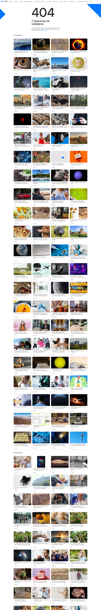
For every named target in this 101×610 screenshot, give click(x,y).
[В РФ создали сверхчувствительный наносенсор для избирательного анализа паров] (60, 459)
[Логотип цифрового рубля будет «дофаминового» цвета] (78, 459)
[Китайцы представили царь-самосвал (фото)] (60, 85)
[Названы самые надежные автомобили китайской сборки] (22, 197)
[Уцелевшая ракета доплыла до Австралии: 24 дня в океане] (22, 47)
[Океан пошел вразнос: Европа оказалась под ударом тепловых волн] (41, 85)
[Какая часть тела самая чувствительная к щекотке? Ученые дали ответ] (78, 496)
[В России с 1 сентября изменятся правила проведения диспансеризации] (41, 103)
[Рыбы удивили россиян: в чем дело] (60, 539)
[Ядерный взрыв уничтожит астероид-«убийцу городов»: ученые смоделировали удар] (60, 440)
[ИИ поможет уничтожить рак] (60, 253)
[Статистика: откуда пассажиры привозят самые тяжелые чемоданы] (78, 290)
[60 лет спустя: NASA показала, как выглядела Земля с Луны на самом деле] (60, 290)
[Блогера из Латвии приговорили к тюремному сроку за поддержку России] (60, 178)
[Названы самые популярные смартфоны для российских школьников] (60, 347)
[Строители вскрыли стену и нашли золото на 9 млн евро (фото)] (22, 440)
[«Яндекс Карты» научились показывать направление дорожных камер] (78, 384)
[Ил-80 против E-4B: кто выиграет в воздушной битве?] (41, 272)
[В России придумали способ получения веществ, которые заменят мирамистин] (41, 440)
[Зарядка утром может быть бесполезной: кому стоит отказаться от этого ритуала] (78, 309)
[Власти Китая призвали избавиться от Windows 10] (60, 159)
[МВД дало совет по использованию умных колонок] (41, 515)
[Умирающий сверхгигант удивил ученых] (60, 66)
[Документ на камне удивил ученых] (78, 539)
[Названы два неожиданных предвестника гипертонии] (60, 558)
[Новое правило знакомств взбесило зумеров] (41, 141)
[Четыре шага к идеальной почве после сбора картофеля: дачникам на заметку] (60, 103)
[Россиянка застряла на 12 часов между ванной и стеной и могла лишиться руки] (78, 253)
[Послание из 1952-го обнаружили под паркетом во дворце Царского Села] (60, 47)
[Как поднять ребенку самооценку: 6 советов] (22, 515)
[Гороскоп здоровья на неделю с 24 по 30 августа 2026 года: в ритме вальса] (60, 421)
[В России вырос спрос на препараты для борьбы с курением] (60, 197)
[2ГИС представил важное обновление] (41, 421)
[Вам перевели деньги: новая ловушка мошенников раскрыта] (78, 328)
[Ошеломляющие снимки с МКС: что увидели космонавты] (41, 539)
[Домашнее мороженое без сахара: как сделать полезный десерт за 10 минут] (22, 384)
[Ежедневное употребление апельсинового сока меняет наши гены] (41, 596)
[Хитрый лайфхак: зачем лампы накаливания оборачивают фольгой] (60, 515)
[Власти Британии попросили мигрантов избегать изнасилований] (22, 103)
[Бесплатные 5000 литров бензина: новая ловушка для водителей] (41, 384)
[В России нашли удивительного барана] (41, 66)
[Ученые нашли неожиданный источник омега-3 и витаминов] (78, 197)
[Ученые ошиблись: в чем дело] (22, 253)
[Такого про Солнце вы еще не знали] (22, 459)
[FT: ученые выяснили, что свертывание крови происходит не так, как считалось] (78, 577)
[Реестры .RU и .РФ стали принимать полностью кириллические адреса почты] (22, 478)
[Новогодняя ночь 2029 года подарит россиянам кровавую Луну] (22, 122)
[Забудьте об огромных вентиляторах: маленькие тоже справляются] (60, 384)
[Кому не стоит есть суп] (22, 309)
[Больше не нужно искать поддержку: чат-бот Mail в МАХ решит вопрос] (22, 496)
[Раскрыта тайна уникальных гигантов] (60, 234)
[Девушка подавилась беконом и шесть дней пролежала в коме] (41, 290)
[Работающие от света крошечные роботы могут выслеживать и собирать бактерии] (78, 515)
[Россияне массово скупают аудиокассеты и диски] (78, 159)
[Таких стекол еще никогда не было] (41, 253)
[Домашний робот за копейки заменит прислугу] (78, 421)
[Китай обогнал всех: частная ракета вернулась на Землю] (60, 496)
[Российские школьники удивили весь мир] (22, 596)
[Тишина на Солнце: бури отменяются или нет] (60, 365)
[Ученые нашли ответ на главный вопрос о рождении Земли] (60, 403)
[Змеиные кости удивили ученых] (41, 216)
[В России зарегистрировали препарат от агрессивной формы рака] (41, 309)
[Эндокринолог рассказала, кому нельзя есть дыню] (22, 216)
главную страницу (44, 30)
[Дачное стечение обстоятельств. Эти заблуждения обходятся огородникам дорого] (41, 159)
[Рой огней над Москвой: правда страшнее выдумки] (78, 85)
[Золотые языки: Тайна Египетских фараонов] (78, 216)
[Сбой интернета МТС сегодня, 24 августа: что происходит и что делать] (41, 234)
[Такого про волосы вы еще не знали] (22, 558)
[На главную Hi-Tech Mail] (5, 1)
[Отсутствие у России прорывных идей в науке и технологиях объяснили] (22, 159)
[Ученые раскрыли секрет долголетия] (22, 539)
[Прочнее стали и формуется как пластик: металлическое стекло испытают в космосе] (60, 122)
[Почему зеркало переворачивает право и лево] (78, 478)
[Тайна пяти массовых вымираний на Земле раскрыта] (78, 47)
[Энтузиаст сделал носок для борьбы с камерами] (60, 141)
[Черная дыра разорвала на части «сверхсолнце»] (78, 403)
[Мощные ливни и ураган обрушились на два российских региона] (22, 141)
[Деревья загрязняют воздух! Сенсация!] (78, 347)
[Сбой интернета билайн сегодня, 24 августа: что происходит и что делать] (41, 197)
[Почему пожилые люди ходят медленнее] (78, 558)
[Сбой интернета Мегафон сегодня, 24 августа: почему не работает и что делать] (78, 122)
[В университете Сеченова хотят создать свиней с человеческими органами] (41, 122)
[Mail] (2, 1)
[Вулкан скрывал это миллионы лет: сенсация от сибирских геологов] (41, 558)
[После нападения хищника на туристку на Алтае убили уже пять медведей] (41, 47)
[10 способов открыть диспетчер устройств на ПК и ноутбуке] (41, 328)
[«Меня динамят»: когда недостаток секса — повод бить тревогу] (41, 365)
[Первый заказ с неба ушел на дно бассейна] (41, 178)
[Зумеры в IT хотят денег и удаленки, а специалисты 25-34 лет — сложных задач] (78, 272)
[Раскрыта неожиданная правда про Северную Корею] (22, 85)
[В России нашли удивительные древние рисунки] (41, 577)
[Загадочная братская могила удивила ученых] (78, 141)
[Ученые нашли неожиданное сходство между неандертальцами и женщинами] (60, 577)
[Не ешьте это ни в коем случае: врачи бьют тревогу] (78, 66)
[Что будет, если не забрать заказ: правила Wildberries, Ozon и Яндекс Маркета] (22, 365)
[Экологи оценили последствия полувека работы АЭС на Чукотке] (78, 103)
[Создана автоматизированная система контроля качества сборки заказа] (22, 290)
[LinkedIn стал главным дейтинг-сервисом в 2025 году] (41, 347)
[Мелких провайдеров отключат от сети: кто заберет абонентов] (78, 440)
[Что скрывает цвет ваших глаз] (22, 66)
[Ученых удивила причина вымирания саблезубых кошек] (22, 272)
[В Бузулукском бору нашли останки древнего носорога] (41, 478)
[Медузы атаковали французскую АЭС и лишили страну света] (41, 459)
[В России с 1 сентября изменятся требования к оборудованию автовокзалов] (60, 216)
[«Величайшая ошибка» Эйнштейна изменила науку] (60, 272)
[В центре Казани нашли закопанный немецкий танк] (22, 577)
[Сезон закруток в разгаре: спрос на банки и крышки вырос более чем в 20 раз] (60, 309)
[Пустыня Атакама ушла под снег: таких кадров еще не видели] (22, 421)
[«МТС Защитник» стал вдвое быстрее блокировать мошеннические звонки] (41, 403)
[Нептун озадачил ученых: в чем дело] (78, 178)
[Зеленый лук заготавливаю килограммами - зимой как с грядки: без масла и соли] (22, 178)
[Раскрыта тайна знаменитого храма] (78, 234)
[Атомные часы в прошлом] (22, 403)
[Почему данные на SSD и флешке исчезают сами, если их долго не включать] (78, 365)
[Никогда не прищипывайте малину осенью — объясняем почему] (78, 596)
